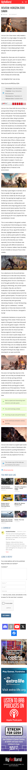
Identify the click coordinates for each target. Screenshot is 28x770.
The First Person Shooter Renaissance (7, 487)
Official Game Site (8, 470)
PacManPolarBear (10, 531)
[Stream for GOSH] (14, 751)
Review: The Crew (19, 519)
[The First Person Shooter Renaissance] (7, 481)
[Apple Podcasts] (14, 722)
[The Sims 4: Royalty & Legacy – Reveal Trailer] (21, 481)
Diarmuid (5, 14)
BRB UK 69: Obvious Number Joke (20, 504)
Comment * (4, 567)
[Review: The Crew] (21, 514)
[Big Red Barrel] (6, 3)
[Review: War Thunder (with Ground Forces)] (7, 514)
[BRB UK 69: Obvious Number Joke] (21, 497)
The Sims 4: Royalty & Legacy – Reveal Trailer (20, 488)
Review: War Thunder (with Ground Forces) (7, 520)
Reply (7, 551)
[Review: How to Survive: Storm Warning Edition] (7, 497)
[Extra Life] (14, 693)
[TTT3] (14, 664)
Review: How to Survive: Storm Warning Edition (5, 505)
